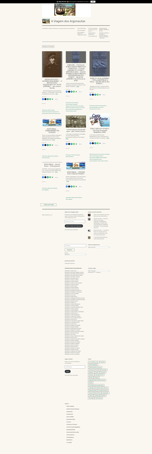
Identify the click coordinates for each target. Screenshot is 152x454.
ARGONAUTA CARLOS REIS (71, 286)
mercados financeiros (103, 390)
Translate (98, 272)
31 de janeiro (45, 110)
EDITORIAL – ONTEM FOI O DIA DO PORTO (76, 173)
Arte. (90, 362)
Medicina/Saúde (92, 390)
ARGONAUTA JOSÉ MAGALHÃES (72, 314)
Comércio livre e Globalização (91, 33)
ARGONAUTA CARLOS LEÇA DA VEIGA (73, 283)
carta (100, 154)
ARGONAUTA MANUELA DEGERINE (72, 325)
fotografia (107, 154)
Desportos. (91, 372)
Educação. (91, 374)
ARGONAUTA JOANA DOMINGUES (72, 304)
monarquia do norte (55, 111)
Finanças (97, 377)
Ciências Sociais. (103, 369)
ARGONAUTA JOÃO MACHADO (72, 305)
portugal (91, 107)
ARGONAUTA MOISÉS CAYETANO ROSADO (74, 331)
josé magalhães (104, 157)
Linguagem (91, 387)
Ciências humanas (93, 369)
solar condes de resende (103, 160)
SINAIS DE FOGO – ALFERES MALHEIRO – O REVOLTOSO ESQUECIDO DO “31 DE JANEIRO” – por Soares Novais (52, 84)
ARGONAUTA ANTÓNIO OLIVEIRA (72, 276)
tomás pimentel (93, 109)
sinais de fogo (45, 113)
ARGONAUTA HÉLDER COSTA (71, 301)
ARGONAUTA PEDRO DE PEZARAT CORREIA (75, 339)
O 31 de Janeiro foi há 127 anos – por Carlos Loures (75, 130)
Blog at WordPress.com (47, 214)
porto (67, 109)
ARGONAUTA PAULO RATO (71, 337)
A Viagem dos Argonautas (68, 21)
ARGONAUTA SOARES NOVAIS (71, 349)
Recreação (103, 395)
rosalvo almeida (69, 111)
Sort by (66, 252)
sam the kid (101, 107)
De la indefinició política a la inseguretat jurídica (81, 34)
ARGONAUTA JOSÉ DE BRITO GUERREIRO (74, 311)
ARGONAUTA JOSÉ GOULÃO (71, 313)
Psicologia (96, 395)
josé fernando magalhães (95, 157)
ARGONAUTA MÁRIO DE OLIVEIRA (72, 330)
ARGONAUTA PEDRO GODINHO (72, 340)
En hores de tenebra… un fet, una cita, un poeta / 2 (93, 30)
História (90, 382)
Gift (93, 1)
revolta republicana (94, 160)
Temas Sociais (99, 398)
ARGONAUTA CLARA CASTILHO (72, 289)
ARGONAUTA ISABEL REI (70, 302)
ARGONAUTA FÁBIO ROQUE (71, 296)
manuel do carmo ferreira (80, 107)
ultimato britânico (69, 156)
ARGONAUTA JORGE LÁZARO (71, 308)
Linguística (98, 387)
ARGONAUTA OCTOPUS (70, 334)
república (96, 107)
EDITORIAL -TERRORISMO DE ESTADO (52, 130)
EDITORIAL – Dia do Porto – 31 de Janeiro (52, 165)
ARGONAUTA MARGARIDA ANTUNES (73, 328)
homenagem (96, 155)
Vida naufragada (81, 30)
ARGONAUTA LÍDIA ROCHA (71, 319)
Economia (103, 372)
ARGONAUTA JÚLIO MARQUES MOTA (73, 317)
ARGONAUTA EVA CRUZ (70, 295)
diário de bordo (51, 156)
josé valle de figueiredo (94, 159)
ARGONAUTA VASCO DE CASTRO (72, 352)
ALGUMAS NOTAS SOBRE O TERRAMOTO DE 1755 (104, 30)
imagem (101, 155)
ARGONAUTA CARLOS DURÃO (71, 281)
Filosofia (91, 377)
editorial (56, 156)
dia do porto (50, 188)
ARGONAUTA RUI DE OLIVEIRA (71, 345)
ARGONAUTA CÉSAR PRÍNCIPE (71, 287)
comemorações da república (71, 104)
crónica (103, 154)
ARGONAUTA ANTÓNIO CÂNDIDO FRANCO (74, 272)
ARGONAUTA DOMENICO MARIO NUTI (73, 290)
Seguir (67, 371)
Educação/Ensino (99, 374)
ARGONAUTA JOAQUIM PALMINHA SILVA (74, 307)
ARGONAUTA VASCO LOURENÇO (72, 354)
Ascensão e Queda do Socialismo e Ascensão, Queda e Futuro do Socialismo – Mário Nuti (104, 35)
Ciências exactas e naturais (95, 367)
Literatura (105, 387)
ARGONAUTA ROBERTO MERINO (72, 343)
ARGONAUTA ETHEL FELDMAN (72, 293)
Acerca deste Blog (81, 28)
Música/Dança (97, 393)
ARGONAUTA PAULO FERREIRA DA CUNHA (74, 336)
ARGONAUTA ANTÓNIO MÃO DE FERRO (73, 275)
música (90, 393)
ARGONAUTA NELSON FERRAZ (72, 333)
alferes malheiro (51, 110)
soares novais (51, 113)
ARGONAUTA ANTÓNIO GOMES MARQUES (74, 273)
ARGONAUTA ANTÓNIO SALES (71, 278)
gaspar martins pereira (70, 106)
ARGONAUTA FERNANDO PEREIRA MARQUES (75, 299)
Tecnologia (91, 398)
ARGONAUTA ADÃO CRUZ (70, 270)
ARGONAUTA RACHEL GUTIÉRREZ (72, 342)
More (56, 94)
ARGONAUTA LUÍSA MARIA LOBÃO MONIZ (74, 320)
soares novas (57, 113)
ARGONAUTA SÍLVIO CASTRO (71, 346)
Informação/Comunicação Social (96, 385)
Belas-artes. (96, 362)
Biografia (103, 362)
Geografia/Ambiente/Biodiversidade (97, 380)
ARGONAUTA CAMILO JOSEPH (71, 280)
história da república (80, 106)
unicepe (74, 111)
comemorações (75, 102)
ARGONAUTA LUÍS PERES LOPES (72, 322)
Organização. (105, 393)
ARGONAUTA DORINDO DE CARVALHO (73, 292)
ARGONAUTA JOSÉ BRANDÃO (71, 310)
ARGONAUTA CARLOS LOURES (72, 284)
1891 (91, 154)
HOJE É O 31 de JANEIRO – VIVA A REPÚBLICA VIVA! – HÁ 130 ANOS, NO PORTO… (99, 81)
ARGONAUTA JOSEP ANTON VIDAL (73, 316)
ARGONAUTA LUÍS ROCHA (70, 323)
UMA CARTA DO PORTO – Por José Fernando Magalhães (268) (99, 130)
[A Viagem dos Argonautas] (76, 10)
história (91, 155)
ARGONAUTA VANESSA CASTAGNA (73, 351)
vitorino (98, 109)
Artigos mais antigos (49, 204)
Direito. (97, 372)
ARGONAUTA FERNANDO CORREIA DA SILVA (75, 298)
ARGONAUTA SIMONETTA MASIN (72, 348)
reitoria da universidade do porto (75, 109)
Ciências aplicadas (93, 364)
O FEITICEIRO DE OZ (92, 36)
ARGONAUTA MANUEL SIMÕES (71, 326)
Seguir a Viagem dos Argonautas (74, 226)
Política (90, 395)
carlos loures (74, 154)
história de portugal (46, 111)
